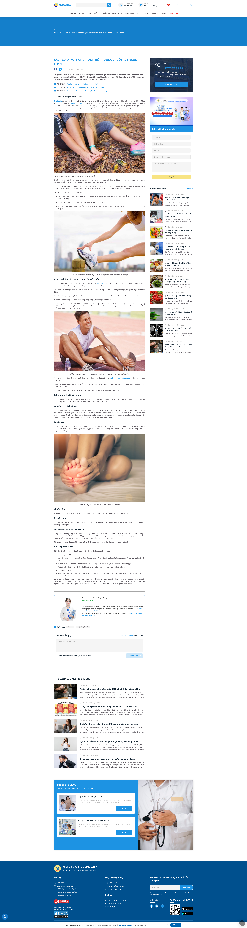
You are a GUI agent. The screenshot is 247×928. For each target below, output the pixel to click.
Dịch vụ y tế (92, 13)
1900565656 (60, 883)
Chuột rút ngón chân (77, 103)
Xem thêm (189, 189)
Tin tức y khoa (70, 33)
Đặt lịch (124, 808)
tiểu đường (126, 378)
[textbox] (171, 157)
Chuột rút (58, 101)
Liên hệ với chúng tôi (171, 84)
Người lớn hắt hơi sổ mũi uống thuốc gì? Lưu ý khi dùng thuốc (109, 741)
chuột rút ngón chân (83, 627)
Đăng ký (179, 5)
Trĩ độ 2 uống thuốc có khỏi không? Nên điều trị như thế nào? (108, 706)
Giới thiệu (82, 13)
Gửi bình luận (133, 656)
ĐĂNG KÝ (186, 887)
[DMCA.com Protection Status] (61, 914)
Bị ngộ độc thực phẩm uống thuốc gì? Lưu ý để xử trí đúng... (108, 759)
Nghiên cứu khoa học (126, 13)
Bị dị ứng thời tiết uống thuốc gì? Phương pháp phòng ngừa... (109, 724)
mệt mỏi (100, 283)
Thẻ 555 (146, 13)
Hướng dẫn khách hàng (107, 13)
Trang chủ (57, 33)
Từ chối (166, 925)
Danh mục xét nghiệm (160, 13)
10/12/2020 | (77, 84)
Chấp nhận (176, 925)
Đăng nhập (189, 5)
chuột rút (70, 627)
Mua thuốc (174, 13)
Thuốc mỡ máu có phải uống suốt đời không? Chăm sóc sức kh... (110, 689)
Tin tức (138, 13)
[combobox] (171, 157)
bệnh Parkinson (115, 378)
